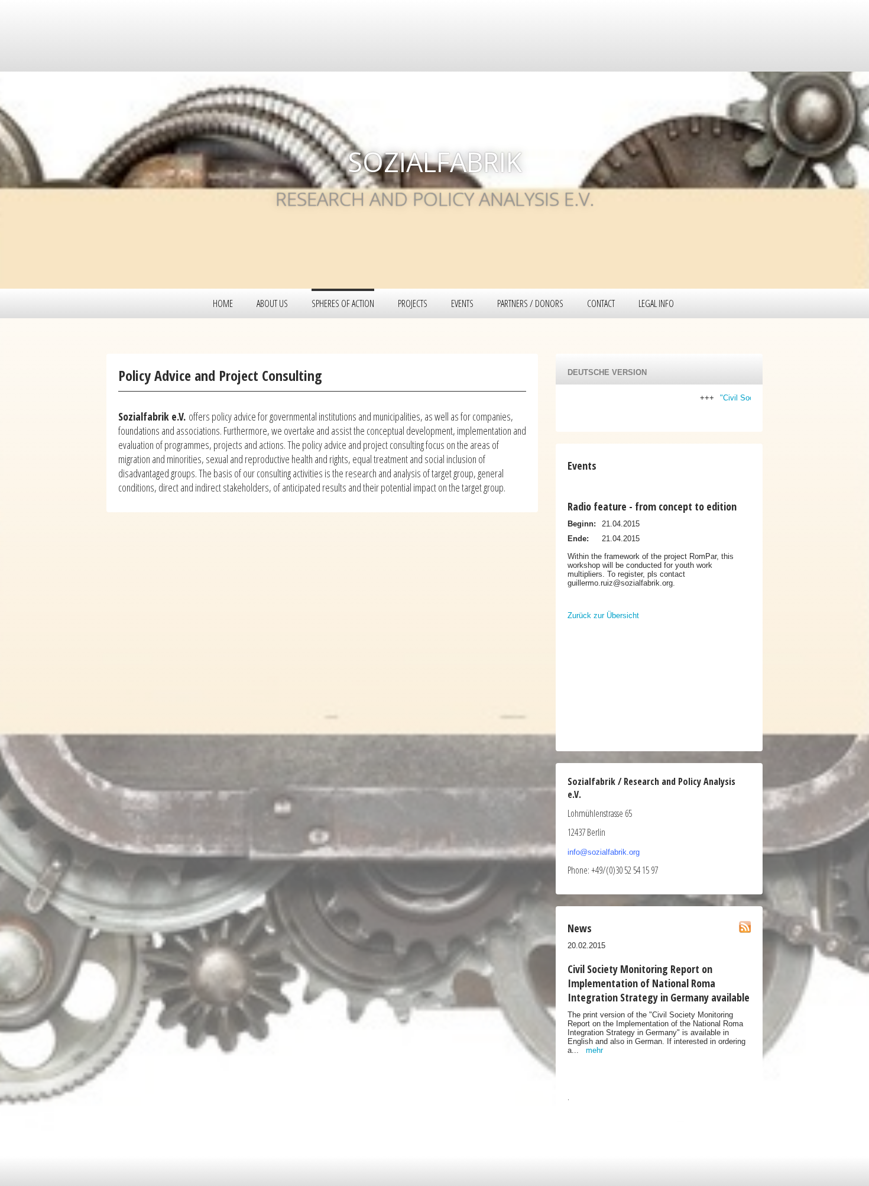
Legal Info (656, 303)
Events (462, 303)
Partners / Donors (530, 303)
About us (272, 303)
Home (223, 303)
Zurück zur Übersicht (603, 615)
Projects (412, 303)
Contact (601, 303)
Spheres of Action (343, 303)
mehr (594, 1050)
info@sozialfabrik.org (604, 852)
